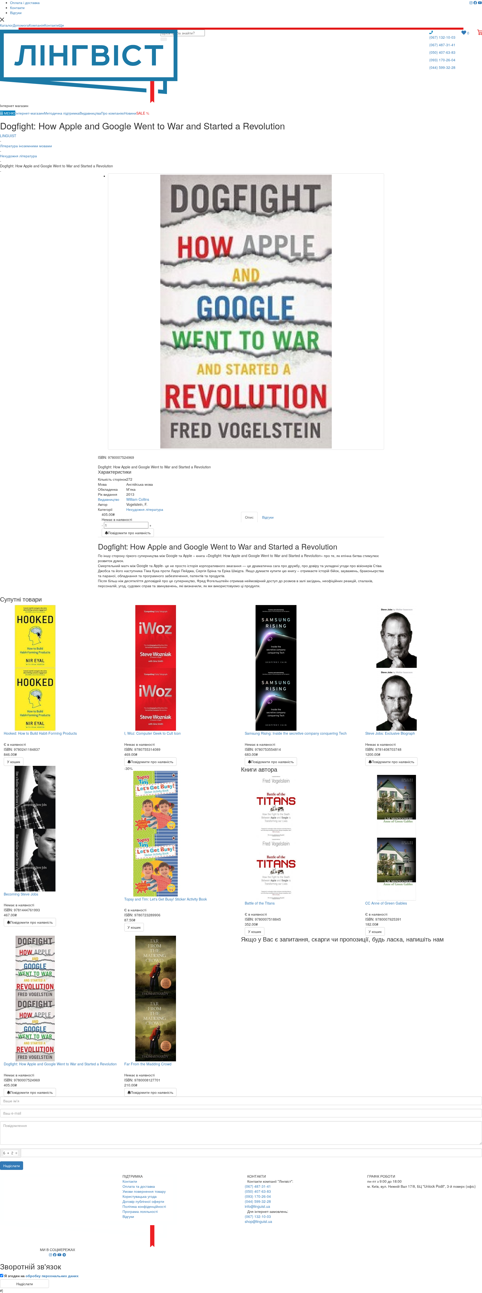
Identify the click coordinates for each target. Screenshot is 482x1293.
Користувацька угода (140, 1196)
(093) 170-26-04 (442, 59)
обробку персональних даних (52, 1275)
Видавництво (108, 499)
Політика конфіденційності (144, 1206)
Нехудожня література (144, 509)
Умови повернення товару (144, 1191)
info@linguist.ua (257, 1206)
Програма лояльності (140, 1211)
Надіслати (11, 1165)
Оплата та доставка (139, 1186)
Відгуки (128, 1216)
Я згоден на (41, 1275)
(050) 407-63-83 (442, 52)
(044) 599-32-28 (442, 67)
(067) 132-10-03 (442, 37)
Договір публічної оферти (143, 1201)
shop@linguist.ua (258, 1221)
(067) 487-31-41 (442, 44)
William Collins (137, 499)
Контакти (130, 1181)
